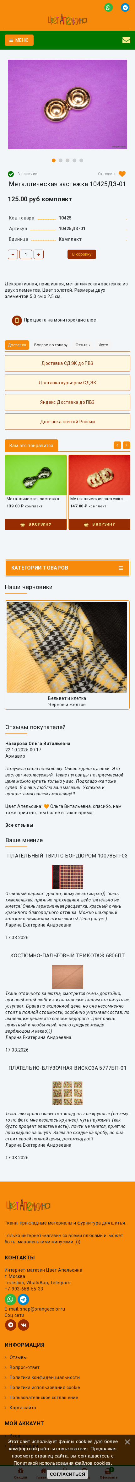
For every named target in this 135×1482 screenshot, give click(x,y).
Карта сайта (23, 1407)
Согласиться (67, 1474)
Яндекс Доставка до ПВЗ (67, 402)
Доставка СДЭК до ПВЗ (67, 363)
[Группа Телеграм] (10, 1325)
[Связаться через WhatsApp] (110, 7)
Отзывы (18, 1357)
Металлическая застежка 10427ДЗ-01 (99, 498)
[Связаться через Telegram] (125, 7)
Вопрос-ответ (25, 1367)
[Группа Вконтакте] (23, 1325)
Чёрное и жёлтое (67, 704)
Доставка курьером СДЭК (67, 382)
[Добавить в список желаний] (110, 174)
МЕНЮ (21, 40)
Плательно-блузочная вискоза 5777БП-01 (67, 1068)
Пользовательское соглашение (44, 1397)
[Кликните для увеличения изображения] (67, 104)
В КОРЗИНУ (39, 524)
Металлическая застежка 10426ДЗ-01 (36, 498)
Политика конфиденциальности (45, 1377)
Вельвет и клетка (67, 698)
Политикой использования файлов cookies (62, 1463)
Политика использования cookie (45, 1387)
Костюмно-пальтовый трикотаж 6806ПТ (67, 956)
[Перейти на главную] (67, 20)
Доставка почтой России (67, 421)
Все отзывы (19, 825)
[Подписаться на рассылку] (126, 40)
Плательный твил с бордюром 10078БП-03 (67, 856)
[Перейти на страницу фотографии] (67, 647)
